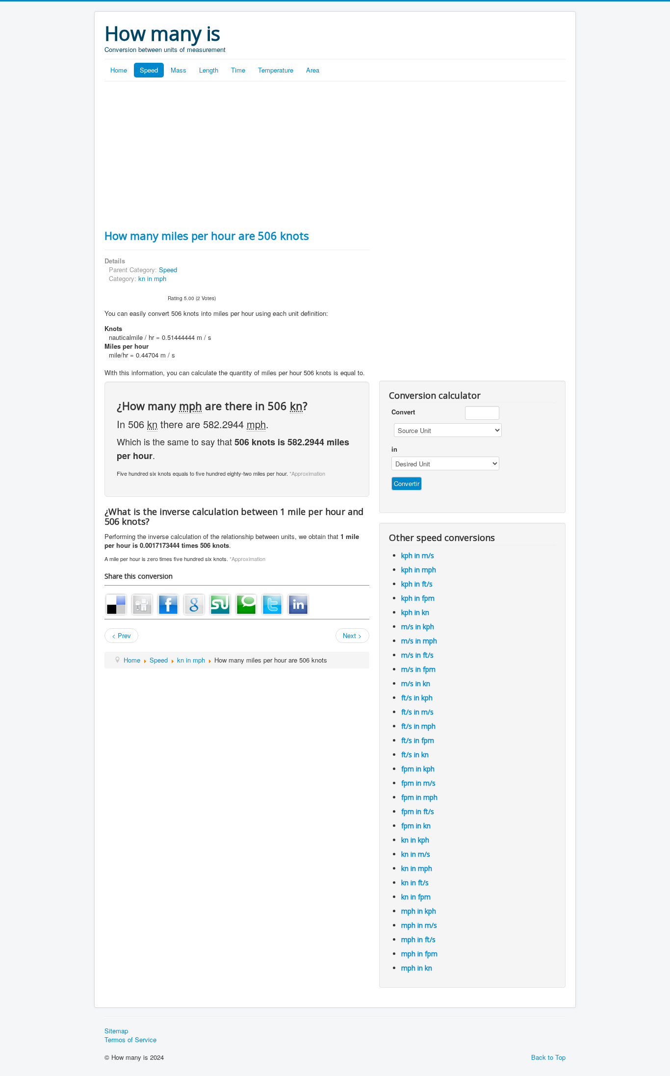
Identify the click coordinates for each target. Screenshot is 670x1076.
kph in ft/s (417, 584)
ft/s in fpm (417, 740)
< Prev (121, 635)
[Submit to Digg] (142, 603)
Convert (403, 412)
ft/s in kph (417, 697)
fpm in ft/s (417, 811)
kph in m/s (417, 555)
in (394, 449)
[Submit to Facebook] (168, 603)
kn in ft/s (415, 882)
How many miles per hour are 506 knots (206, 235)
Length (208, 70)
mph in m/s (419, 925)
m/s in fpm (418, 669)
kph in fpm (418, 598)
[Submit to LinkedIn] (298, 603)
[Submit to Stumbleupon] (220, 603)
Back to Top (548, 1057)
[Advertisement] (335, 155)
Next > (352, 635)
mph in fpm (419, 953)
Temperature (275, 70)
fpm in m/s (418, 783)
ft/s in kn (415, 754)
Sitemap (116, 1030)
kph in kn (415, 612)
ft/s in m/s (417, 712)
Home (118, 70)
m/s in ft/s (417, 655)
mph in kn (416, 968)
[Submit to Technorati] (246, 603)
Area (312, 70)
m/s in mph (419, 640)
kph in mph (418, 569)
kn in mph (152, 278)
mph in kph (418, 911)
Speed (149, 70)
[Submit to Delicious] (116, 603)
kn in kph (415, 840)
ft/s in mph (418, 726)
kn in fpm (416, 896)
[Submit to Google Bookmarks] (194, 603)
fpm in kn (416, 825)
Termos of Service (130, 1039)
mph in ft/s (418, 939)
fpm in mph (419, 797)
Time (238, 70)
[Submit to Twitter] (272, 603)
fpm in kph (418, 768)
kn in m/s (415, 854)
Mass (178, 70)
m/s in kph (417, 626)
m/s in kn (415, 683)
